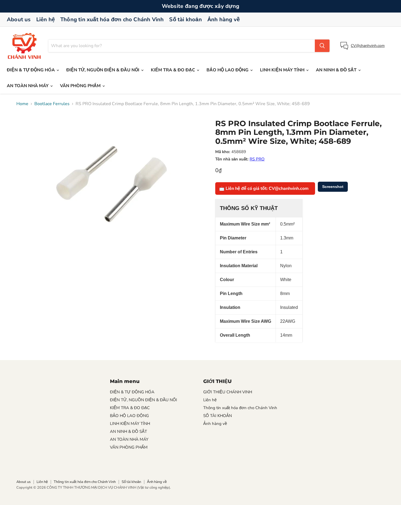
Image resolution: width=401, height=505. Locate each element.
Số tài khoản (185, 19)
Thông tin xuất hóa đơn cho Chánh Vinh (112, 19)
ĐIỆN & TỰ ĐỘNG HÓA (31, 70)
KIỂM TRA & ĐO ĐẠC (173, 70)
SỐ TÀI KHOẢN (217, 415)
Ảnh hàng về (223, 19)
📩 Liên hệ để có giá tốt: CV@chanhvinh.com (264, 188)
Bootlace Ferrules (52, 103)
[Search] (322, 45)
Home (22, 103)
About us (19, 19)
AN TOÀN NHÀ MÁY (28, 86)
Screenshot (332, 186)
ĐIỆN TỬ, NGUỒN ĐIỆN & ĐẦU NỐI (103, 70)
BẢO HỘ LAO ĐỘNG (228, 70)
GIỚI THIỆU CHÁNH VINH (227, 392)
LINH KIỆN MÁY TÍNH (283, 70)
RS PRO (257, 159)
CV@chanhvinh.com (368, 45)
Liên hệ (45, 19)
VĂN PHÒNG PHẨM (81, 86)
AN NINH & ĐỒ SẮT (337, 70)
